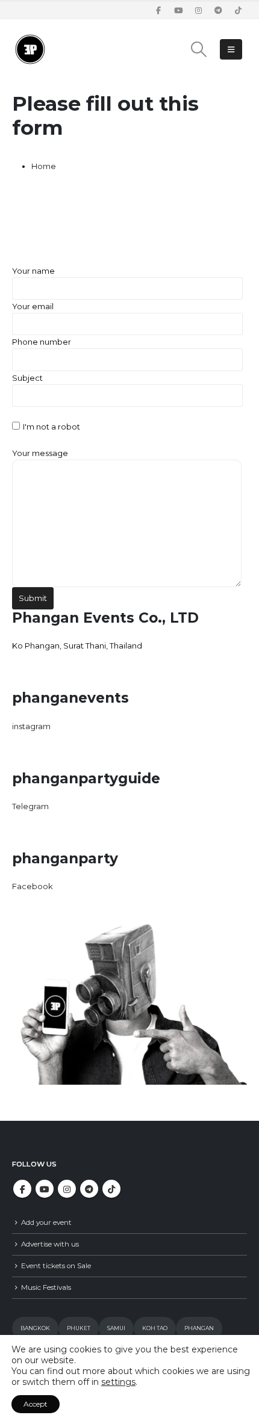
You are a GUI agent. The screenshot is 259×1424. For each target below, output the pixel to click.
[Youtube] (178, 10)
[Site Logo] (30, 49)
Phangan (199, 1328)
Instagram (67, 1189)
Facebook (22, 1189)
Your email (33, 306)
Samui (116, 1328)
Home (43, 166)
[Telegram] (218, 10)
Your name (33, 271)
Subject (27, 378)
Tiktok (111, 1189)
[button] (199, 49)
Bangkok (35, 1328)
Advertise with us (50, 1244)
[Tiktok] (237, 10)
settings (118, 1381)
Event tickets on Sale (56, 1266)
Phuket (78, 1328)
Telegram (89, 1189)
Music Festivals (46, 1287)
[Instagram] (198, 10)
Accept (35, 1403)
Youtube (45, 1189)
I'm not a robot (51, 426)
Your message (40, 453)
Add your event (46, 1222)
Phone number (41, 342)
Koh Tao (154, 1328)
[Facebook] (158, 10)
